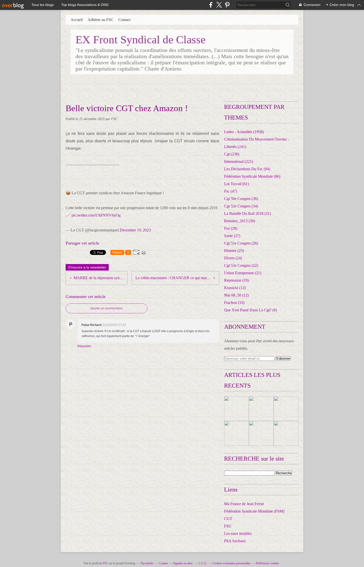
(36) (241, 199)
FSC (105, 563)
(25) (234, 250)
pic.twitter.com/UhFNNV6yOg (96, 215)
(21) (242, 273)
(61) (236, 184)
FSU (228, 526)
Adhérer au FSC (100, 20)
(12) (235, 288)
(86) (252, 176)
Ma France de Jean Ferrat (244, 504)
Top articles (147, 563)
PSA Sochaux (235, 541)
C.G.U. (203, 563)
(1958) (244, 132)
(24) (233, 258)
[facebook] (211, 5)
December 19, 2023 (135, 230)
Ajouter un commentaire (106, 308)
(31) (247, 213)
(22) (241, 265)
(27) (232, 236)
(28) (230, 228)
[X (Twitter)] (219, 5)
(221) (238, 161)
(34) (241, 206)
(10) (234, 302)
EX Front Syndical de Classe (141, 39)
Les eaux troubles (238, 533)
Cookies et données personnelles (231, 563)
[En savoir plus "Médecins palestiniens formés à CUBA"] (286, 408)
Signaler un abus (183, 563)
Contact (124, 20)
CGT (228, 519)
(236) (231, 154)
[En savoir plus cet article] (236, 408)
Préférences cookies (267, 563)
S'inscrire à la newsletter (87, 267)
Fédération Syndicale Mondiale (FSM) (254, 511)
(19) (236, 280)
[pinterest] (227, 5)
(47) (230, 191)
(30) (239, 221)
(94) (247, 169)
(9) (250, 310)
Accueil (77, 20)
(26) (241, 243)
